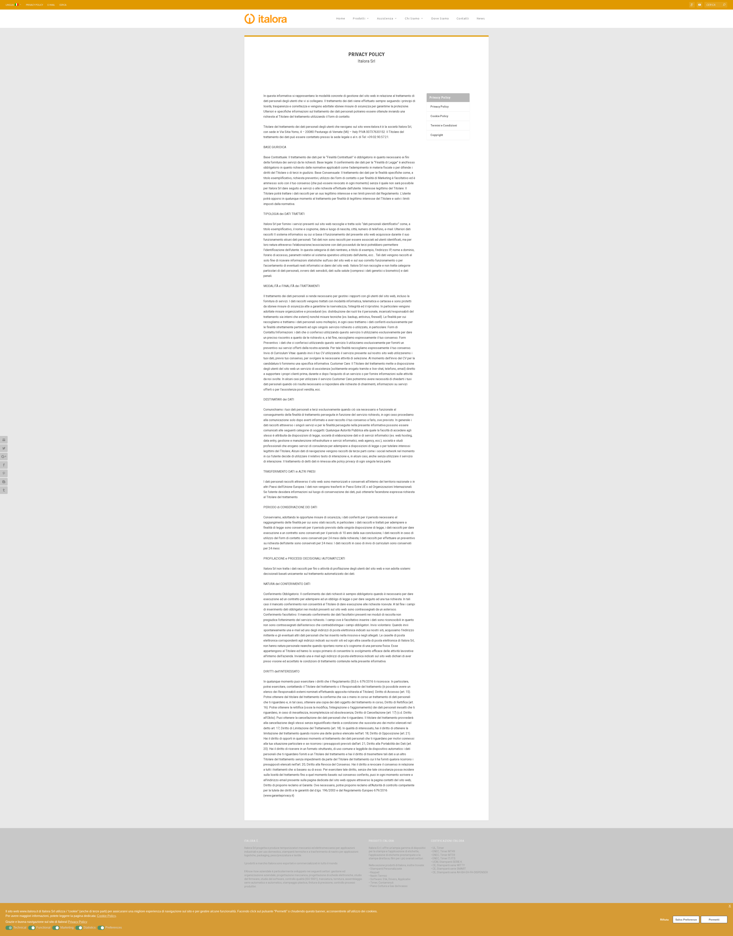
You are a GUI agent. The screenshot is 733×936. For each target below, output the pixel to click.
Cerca (62, 5)
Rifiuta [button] (664, 919)
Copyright (436, 135)
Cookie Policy (439, 116)
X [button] (730, 906)
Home (340, 18)
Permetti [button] (714, 919)
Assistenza (385, 18)
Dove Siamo (440, 18)
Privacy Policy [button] (77, 921)
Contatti (463, 18)
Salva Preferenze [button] (686, 919)
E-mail (51, 5)
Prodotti (359, 18)
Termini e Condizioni (443, 125)
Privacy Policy (34, 5)
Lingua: (10, 5)
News (481, 18)
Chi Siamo (412, 18)
